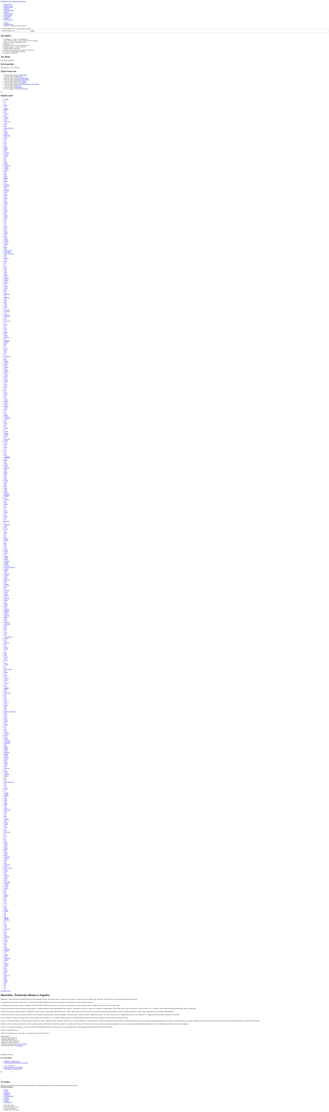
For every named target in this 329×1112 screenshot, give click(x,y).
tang (5, 891)
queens (5, 762)
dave (5, 260)
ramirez (6, 772)
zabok (5, 957)
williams (6, 950)
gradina (6, 379)
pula (5, 744)
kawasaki (6, 468)
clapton (6, 233)
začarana (6, 963)
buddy (6, 211)
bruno (5, 208)
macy (5, 554)
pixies (5, 718)
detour (5, 277)
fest (5, 339)
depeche (6, 275)
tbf (5, 892)
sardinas (6, 824)
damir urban (7, 252)
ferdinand (6, 337)
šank (5, 974)
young (6, 954)
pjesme (6, 721)
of (4, 661)
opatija (6, 672)
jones (5, 458)
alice (5, 110)
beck (5, 157)
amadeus (6, 113)
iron (5, 437)
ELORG (24, 75)
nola (5, 653)
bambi (5, 149)
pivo (5, 716)
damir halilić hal (8, 250)
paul (5, 697)
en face (6, 324)
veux (5, 933)
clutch (5, 236)
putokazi (6, 752)
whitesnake (7, 949)
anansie (6, 117)
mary (5, 582)
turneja (6, 909)
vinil (5, 938)
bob (5, 182)
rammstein (6, 774)
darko (5, 257)
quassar (6, 759)
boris (5, 193)
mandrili (6, 562)
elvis (5, 319)
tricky (5, 903)
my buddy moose (8, 637)
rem (5, 783)
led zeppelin (7, 521)
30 (4, 986)
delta (5, 270)
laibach (6, 512)
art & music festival (9, 128)
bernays (6, 170)
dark (5, 255)
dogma (6, 288)
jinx (5, 450)
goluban (6, 371)
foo (5, 354)
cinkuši (6, 231)
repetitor (6, 788)
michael (6, 600)
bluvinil (6, 181)
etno (5, 330)
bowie (5, 195)
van (5, 924)
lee (4, 523)
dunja (5, 299)
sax (5, 829)
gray (5, 382)
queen (5, 760)
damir (5, 249)
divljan (5, 283)
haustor (6, 404)
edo (5, 308)
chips (5, 227)
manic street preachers (9, 567)
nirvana (6, 647)
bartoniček (6, 152)
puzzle (6, 754)
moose (6, 614)
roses (5, 816)
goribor (6, 375)
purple (6, 750)
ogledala (6, 664)
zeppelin (6, 964)
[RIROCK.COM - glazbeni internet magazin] (13, 1)
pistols (5, 714)
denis (5, 273)
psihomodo (7, 743)
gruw (5, 389)
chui (5, 230)
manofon (6, 569)
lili (4, 542)
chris (5, 228)
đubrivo (6, 971)
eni (5, 325)
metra (5, 597)
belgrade (6, 167)
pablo (5, 686)
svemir (6, 886)
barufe (6, 154)
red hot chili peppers (9, 782)
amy (5, 115)
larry (5, 513)
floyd (5, 351)
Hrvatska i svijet (8, 6)
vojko (5, 944)
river (5, 797)
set (4, 835)
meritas (6, 592)
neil (5, 640)
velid (5, 932)
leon (5, 527)
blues (6, 178)
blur (5, 179)
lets (5, 534)
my (5, 635)
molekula (6, 609)
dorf (5, 291)
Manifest (6, 1094)
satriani (6, 827)
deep (5, 269)
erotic (5, 328)
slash (5, 850)
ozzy (5, 684)
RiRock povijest (8, 7)
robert (5, 801)
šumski (5, 980)
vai (5, 922)
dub (5, 295)
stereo (5, 866)
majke (6, 559)
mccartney (7, 590)
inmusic (6, 433)
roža (5, 817)
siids (5, 841)
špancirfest (6, 975)
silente (6, 843)
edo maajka (7, 310)
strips (5, 880)
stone (5, 874)
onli (5, 670)
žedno (5, 981)
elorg (5, 318)
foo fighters (7, 356)
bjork (5, 174)
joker (5, 455)
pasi (5, 694)
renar (5, 786)
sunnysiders (7, 881)
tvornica (6, 911)
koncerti (6, 496)
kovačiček (6, 499)
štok (5, 977)
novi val (6, 657)
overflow (6, 683)
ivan (5, 442)
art (5, 126)
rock (5, 803)
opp (5, 674)
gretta (5, 386)
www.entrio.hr (19, 1045)
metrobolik (6, 598)
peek (5, 703)
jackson (6, 443)
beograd (6, 168)
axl (5, 140)
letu (5, 535)
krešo (5, 502)
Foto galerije (7, 16)
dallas (5, 247)
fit (4, 347)
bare (5, 151)
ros (5, 814)
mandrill (6, 564)
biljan (5, 171)
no (4, 650)
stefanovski (7, 864)
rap (5, 777)
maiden (6, 558)
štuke (5, 978)
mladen (6, 604)
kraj (5, 501)
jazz (5, 447)
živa (5, 985)
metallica (6, 595)
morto (5, 620)
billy (5, 173)
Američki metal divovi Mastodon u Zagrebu (16, 1062)
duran (5, 300)
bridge (5, 201)
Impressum (7, 1093)
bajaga (5, 146)
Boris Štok (19, 87)
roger (5, 805)
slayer (5, 852)
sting (5, 872)
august (5, 138)
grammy (6, 381)
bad (5, 145)
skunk (5, 849)
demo (5, 272)
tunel (5, 906)
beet (5, 160)
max (5, 587)
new (5, 644)
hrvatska (6, 419)
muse (5, 632)
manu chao (6, 573)
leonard (6, 529)
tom (5, 902)
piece (5, 706)
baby (5, 143)
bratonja (6, 198)
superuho (6, 883)
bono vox (6, 189)
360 (5, 988)
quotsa (5, 765)
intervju (6, 436)
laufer (5, 516)
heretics (6, 407)
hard (5, 398)
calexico (6, 215)
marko (5, 578)
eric (5, 327)
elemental (7, 316)
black (5, 176)
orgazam (6, 678)
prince (5, 737)
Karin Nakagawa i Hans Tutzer (30, 84)
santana (6, 822)
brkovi (6, 203)
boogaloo (6, 190)
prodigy (6, 738)
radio (5, 766)
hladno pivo (7, 417)
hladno (6, 416)
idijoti (5, 423)
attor (5, 137)
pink (5, 708)
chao (5, 225)
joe (5, 452)
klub (5, 485)
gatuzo (6, 364)
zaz (5, 961)
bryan (5, 209)
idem (5, 422)
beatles (6, 156)
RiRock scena (8, 4)
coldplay (6, 241)
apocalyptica (7, 121)
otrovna (6, 680)
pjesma (6, 719)
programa (6, 740)
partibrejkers (7, 692)
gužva (5, 395)
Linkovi (6, 1097)
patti (5, 696)
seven (5, 836)
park (5, 691)
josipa (5, 460)
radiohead (6, 768)
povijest (6, 732)
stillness (6, 871)
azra (5, 142)
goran (5, 373)
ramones (6, 776)
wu (5, 952)
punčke (6, 747)
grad (5, 378)
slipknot (6, 853)
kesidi (5, 472)
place (5, 723)
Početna (6, 22)
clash (5, 235)
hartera (6, 401)
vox (5, 946)
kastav (6, 466)
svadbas (6, 885)
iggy (5, 426)
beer (5, 159)
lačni (5, 518)
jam (5, 445)
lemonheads (7, 524)
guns (5, 392)
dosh (5, 292)
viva (5, 943)
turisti (5, 908)
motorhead (6, 622)
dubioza (6, 297)
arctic (5, 123)
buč (5, 214)
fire (5, 345)
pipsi (5, 713)
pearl (5, 700)
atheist (5, 134)
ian (5, 420)
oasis (5, 658)
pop (5, 727)
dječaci (6, 286)
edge (5, 305)
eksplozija (7, 311)
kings (5, 477)
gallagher (6, 362)
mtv (5, 630)
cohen (5, 239)
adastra (5, 105)
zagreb (6, 960)
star (5, 861)
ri (4, 791)
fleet (5, 350)
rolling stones (7, 810)
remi (5, 785)
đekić (5, 969)
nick (5, 646)
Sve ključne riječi (5, 991)
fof (5, 353)
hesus (5, 409)
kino (5, 479)
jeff (5, 449)
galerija (6, 361)
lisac (5, 544)
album (6, 109)
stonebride (6, 875)
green (5, 384)
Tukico (24, 81)
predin (6, 735)
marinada (6, 575)
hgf (5, 411)
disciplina (6, 278)
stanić (5, 860)
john (5, 453)
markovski (7, 579)
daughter (6, 258)
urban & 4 (7, 919)
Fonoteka (6, 9)
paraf (5, 689)
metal (5, 593)
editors (6, 307)
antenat (6, 118)
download (7, 294)
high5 (5, 414)
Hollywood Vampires (23, 79)
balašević (6, 148)
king (5, 475)
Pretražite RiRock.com (8, 31)
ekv (5, 313)
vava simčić (7, 929)
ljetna (5, 547)
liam (5, 537)
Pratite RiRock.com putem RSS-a (13, 1068)
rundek (6, 819)
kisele (5, 482)
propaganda (7, 741)
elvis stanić (7, 321)
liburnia (6, 539)
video (5, 935)
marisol (6, 576)
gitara (5, 368)
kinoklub (6, 480)
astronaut (6, 132)
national (6, 638)
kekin (5, 469)
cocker (6, 238)
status (5, 863)
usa (5, 921)
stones (5, 877)
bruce (5, 206)
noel (5, 652)
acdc (5, 104)
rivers (5, 798)
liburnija (6, 540)
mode (5, 608)
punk (5, 746)
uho (5, 914)
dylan (5, 303)
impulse (6, 428)
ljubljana (6, 550)
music (5, 633)
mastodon (6, 586)
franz (5, 359)
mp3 (5, 626)
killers (5, 474)
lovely (5, 551)
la (4, 508)
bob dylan (6, 184)
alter (5, 112)
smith (5, 855)
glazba (6, 370)
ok (4, 666)
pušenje (6, 755)
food (5, 358)
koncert (6, 495)
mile (5, 601)
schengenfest (7, 832)
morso (5, 617)
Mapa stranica (8, 1102)
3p (4, 101)
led (5, 519)
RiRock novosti (8, 13)
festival (6, 341)
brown (5, 204)
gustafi (6, 393)
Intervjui (6, 12)
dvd (5, 302)
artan (5, 129)
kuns (5, 507)
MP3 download (8, 19)
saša (5, 830)
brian (5, 200)
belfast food (7, 165)
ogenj (5, 663)
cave (5, 222)
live (5, 545)
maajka (6, 553)
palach (6, 688)
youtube (6, 955)
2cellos (6, 99)
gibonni (6, 367)
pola (5, 726)
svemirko (6, 888)
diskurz (6, 280)
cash (5, 220)
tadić (5, 889)
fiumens (6, 348)
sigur (5, 839)
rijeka (6, 793)
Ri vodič (6, 1099)
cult (5, 246)
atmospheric (7, 135)
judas (5, 461)
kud (5, 505)
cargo (5, 219)
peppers (6, 705)
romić (5, 811)
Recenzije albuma (9, 10)
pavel (5, 699)
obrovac (6, 660)
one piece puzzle (8, 669)
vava (5, 927)
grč (5, 390)
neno (5, 641)
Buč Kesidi (25, 78)
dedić (5, 267)
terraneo (6, 896)
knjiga (5, 488)
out (5, 681)
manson (6, 570)
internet (6, 434)
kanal (5, 463)
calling (5, 217)
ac (4, 102)
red (5, 780)
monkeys (6, 612)
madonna (6, 556)
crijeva (6, 242)
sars (5, 826)
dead (5, 266)
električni (6, 314)
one (5, 667)
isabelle (6, 440)
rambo (6, 771)
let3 (5, 532)
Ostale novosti (8, 15)
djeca (5, 284)
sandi (5, 821)
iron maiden (7, 439)
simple (6, 844)
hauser (6, 403)
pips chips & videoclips (9, 711)
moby (5, 606)
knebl (5, 486)
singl (5, 846)
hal (5, 396)
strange (6, 878)
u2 (5, 913)
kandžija (6, 465)
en (4, 322)
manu (5, 572)
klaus (5, 483)
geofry (5, 365)
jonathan (7, 457)
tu (4, 905)
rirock (6, 795)
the (5, 897)
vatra (5, 926)
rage (5, 769)
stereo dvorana (8, 868)
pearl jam (6, 702)
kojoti (5, 491)
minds (5, 603)
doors (5, 289)
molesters (6, 611)
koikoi (5, 490)
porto (5, 730)
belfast (6, 164)
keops (5, 471)
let (4, 530)
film (5, 344)
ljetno (5, 548)
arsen (5, 124)
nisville (6, 649)
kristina (6, 504)
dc (4, 264)
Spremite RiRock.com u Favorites (13, 1067)
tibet (5, 899)
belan (5, 162)
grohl (5, 387)
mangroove (7, 565)
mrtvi (5, 629)
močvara (7, 624)
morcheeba (7, 615)
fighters (6, 342)
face (5, 334)
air (4, 107)
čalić (5, 968)
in (4, 429)
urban (6, 918)
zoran (5, 966)
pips (5, 710)
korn (5, 498)
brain (5, 197)
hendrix (6, 406)
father (6, 336)
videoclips (7, 937)
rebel (5, 779)
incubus (6, 431)
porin (5, 729)
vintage (6, 941)
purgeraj (6, 749)
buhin (5, 212)
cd (5, 223)
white (5, 947)
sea (5, 833)
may (5, 589)
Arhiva (6, 1091)
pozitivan (6, 733)
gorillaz (6, 376)
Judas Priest (19, 76)
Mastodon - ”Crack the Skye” (12, 1061)
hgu (5, 412)
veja (5, 930)
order (5, 677)
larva (5, 515)
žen (5, 983)
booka (5, 192)
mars (5, 581)
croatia (6, 244)
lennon (5, 526)
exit (5, 332)
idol (5, 425)
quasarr (6, 757)
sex (5, 838)
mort (5, 619)
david (5, 261)
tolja (5, 900)
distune (6, 281)
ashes (5, 131)
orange (6, 675)
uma (5, 916)
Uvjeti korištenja (8, 1096)
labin (5, 510)
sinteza (6, 847)
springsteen (7, 857)
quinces (6, 763)
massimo (6, 584)
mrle (5, 627)
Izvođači (6, 18)
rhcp (5, 789)
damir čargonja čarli (9, 253)
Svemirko (23, 82)
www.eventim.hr (22, 1044)
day (5, 263)
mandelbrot (7, 561)
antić (5, 120)
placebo (6, 724)
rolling (5, 808)
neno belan (6, 643)
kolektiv (6, 493)
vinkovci (6, 940)
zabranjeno (7, 958)
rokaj (5, 807)
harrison (6, 399)
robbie (5, 800)
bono (5, 187)
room (5, 813)
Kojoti (19, 85)
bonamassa (6, 186)
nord (5, 655)
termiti (6, 894)
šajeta (5, 972)
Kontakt (6, 1100)
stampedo (6, 858)
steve (5, 869)
